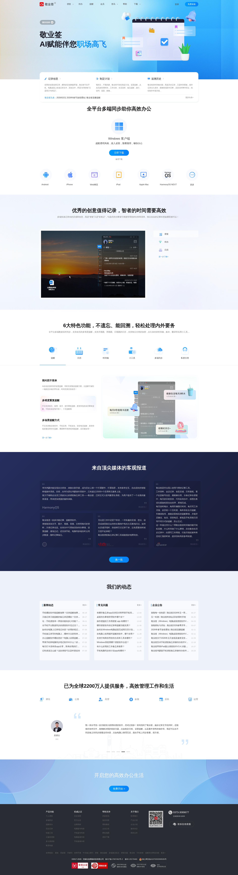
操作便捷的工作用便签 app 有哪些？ (113, 621)
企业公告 (105, 829)
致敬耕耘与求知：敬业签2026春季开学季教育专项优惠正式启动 (170, 625)
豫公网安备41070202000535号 (154, 859)
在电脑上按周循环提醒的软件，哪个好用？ (115, 634)
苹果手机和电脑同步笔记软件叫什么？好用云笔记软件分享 (61, 642)
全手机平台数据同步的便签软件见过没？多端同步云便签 (61, 625)
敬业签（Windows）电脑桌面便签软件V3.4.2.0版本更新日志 (170, 621)
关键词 (69, 853)
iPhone (69, 184)
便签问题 (124, 853)
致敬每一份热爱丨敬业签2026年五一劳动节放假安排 (170, 613)
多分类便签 (50, 841)
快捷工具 (49, 833)
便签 (96, 853)
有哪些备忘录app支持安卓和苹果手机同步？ (116, 613)
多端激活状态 (114, 853)
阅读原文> (142, 507)
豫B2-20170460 (131, 859)
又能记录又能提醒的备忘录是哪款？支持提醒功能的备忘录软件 (61, 617)
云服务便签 (50, 837)
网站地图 (105, 833)
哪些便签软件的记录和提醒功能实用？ (114, 625)
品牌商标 (77, 824)
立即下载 (119, 152)
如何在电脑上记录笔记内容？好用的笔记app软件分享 (61, 630)
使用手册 (77, 853)
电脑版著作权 (79, 837)
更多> (84, 605)
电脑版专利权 (79, 829)
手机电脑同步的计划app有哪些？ (111, 651)
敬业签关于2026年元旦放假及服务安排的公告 (170, 638)
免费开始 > (119, 788)
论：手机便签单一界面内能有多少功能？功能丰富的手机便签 (61, 621)
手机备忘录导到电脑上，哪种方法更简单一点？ (61, 634)
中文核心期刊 (88, 853)
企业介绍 (134, 824)
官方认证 (77, 820)
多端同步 (159, 358)
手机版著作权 (79, 841)
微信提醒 (103, 853)
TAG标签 (140, 853)
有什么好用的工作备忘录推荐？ (111, 646)
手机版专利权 (79, 833)
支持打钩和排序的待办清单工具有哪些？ (115, 638)
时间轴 (106, 358)
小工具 (132, 358)
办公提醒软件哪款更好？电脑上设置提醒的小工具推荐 (61, 638)
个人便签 (49, 816)
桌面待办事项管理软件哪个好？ (111, 617)
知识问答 (105, 820)
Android (45, 184)
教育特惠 (49, 845)
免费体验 (192, 4)
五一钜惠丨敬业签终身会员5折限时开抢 (168, 617)
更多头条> (189, 97)
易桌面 (62, 853)
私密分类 (185, 358)
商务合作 (134, 833)
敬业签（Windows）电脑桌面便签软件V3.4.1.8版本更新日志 (170, 634)
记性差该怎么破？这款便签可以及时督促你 (61, 651)
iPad (118, 184)
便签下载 (105, 837)
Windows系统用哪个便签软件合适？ (113, 642)
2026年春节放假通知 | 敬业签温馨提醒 (168, 630)
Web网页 (94, 185)
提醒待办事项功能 (152, 853)
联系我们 (134, 816)
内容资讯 (105, 816)
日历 (79, 358)
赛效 (57, 853)
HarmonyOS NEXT (168, 184)
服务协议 (134, 829)
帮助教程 (105, 824)
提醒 (53, 358)
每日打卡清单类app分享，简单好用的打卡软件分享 (61, 646)
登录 (177, 4)
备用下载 (119, 159)
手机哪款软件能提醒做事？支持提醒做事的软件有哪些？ (61, 613)
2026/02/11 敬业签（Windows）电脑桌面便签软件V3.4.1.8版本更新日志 (88, 98)
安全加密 (77, 816)
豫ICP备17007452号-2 (114, 859)
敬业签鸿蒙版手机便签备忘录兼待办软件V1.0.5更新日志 (170, 651)
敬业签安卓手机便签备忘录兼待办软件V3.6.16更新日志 (170, 642)
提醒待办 (49, 824)
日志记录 (49, 829)
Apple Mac (144, 184)
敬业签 (132, 853)
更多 (192, 185)
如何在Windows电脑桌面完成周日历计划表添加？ (116, 630)
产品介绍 (134, 820)
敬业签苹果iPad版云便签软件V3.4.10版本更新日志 (170, 646)
